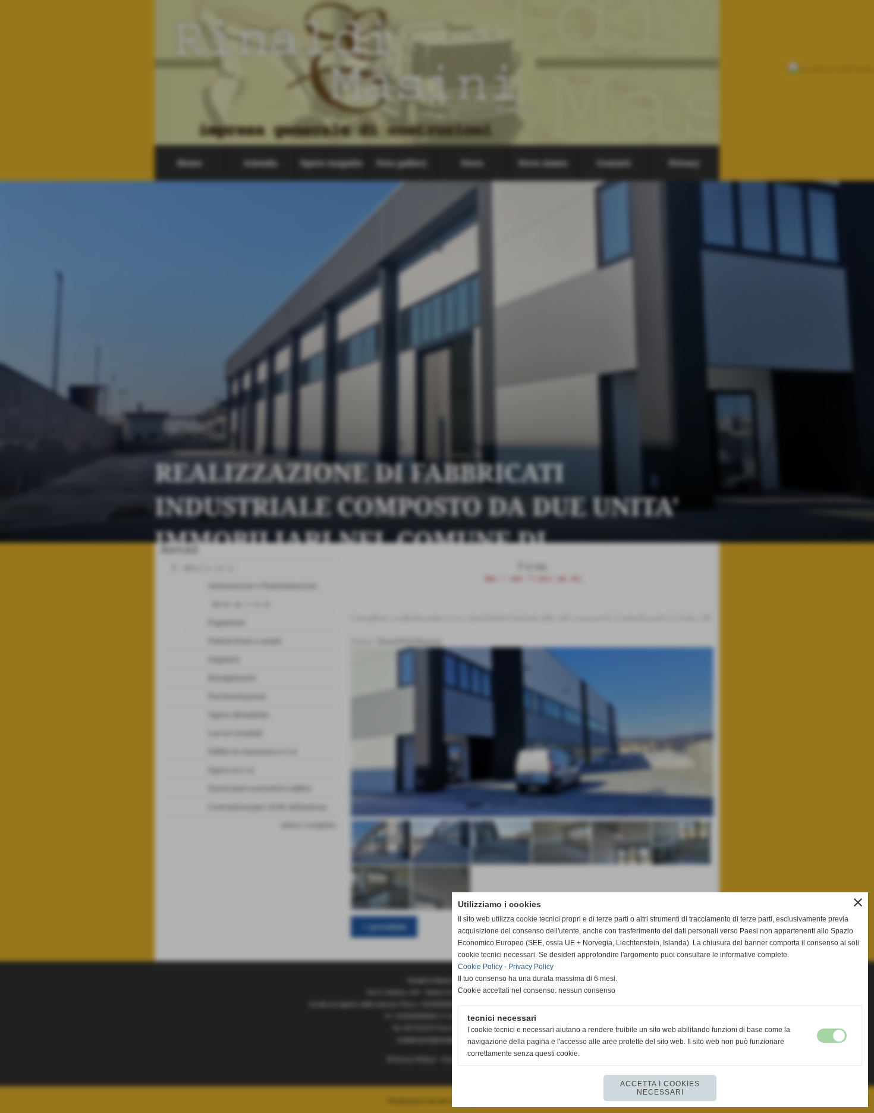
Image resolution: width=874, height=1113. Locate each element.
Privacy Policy (531, 966)
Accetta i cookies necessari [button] (660, 1088)
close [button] (858, 902)
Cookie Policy (480, 966)
